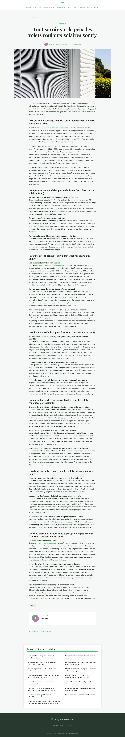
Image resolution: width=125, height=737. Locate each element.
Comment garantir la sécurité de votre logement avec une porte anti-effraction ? (42, 689)
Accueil (28, 7)
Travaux (96, 7)
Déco (40, 7)
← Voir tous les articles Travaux (40, 631)
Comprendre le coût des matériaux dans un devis (80, 657)
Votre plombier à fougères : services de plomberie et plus (41, 657)
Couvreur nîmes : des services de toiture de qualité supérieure (80, 696)
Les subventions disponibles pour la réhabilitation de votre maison (40, 696)
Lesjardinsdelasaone (64, 719)
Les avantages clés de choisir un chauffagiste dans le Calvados (80, 689)
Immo (69, 7)
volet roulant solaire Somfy (47, 543)
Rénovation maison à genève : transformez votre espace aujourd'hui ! (42, 663)
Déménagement (49, 7)
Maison (82, 7)
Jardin (75, 7)
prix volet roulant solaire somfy (57, 128)
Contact (69, 726)
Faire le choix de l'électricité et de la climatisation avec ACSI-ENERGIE (77, 676)
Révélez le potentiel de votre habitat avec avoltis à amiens (42, 670)
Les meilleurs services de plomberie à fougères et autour (41, 683)
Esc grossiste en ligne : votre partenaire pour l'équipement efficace (80, 663)
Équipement (61, 7)
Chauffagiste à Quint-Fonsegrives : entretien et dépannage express (80, 670)
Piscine (89, 7)
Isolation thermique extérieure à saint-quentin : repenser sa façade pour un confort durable (44, 702)
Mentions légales (58, 726)
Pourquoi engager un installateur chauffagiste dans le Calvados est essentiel (43, 676)
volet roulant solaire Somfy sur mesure (49, 265)
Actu (34, 7)
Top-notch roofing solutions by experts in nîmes (79, 683)
